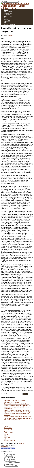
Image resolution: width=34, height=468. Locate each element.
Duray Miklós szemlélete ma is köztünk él (16, 404)
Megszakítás (4, 446)
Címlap (6, 10)
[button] (8, 448)
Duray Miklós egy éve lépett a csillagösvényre (17, 416)
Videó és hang (8, 16)
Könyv (6, 19)
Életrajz (6, 18)
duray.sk (21, 443)
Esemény (7, 14)
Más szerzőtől (8, 13)
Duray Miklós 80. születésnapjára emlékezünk (17, 405)
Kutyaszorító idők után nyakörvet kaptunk (16, 410)
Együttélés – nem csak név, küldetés (15, 400)
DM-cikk (10, 35)
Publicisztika (8, 11)
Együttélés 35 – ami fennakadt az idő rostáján (17, 412)
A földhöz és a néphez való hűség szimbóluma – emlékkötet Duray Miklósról (18, 418)
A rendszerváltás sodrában (12, 402)
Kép (5, 22)
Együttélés (7, 21)
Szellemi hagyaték (9, 24)
